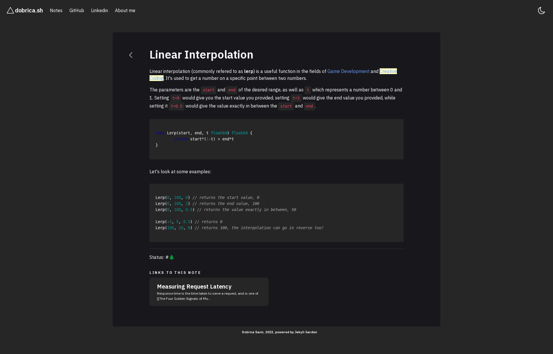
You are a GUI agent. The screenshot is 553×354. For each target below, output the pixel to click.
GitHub (76, 10)
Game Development (348, 71)
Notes (56, 10)
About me (125, 10)
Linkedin (99, 10)
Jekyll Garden (306, 332)
